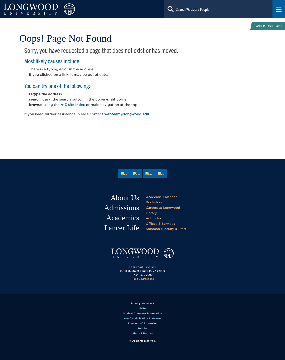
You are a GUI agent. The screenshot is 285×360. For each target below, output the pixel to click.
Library (151, 213)
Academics (122, 218)
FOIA (142, 308)
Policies (142, 328)
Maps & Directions (142, 278)
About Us (125, 198)
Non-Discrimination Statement (143, 318)
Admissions (121, 208)
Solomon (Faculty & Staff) (167, 229)
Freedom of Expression (142, 323)
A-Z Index (153, 218)
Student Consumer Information (142, 313)
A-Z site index (73, 105)
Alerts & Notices (142, 333)
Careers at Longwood (163, 207)
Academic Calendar (161, 197)
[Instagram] (149, 173)
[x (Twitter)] (136, 173)
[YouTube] (161, 173)
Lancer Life (121, 228)
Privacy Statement (142, 303)
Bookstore (154, 202)
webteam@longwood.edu (126, 114)
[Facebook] (124, 173)
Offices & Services (160, 223)
